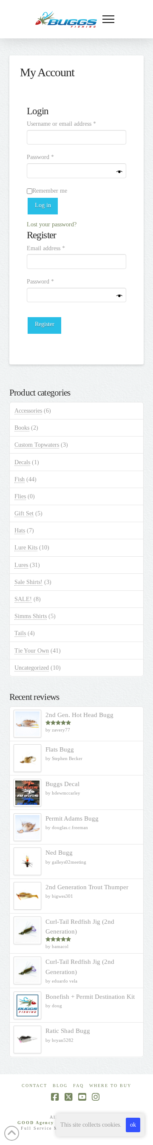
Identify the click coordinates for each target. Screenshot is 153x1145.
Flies (20, 496)
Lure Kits (25, 547)
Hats (19, 530)
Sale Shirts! (28, 582)
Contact (34, 1085)
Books (21, 428)
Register (44, 324)
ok (133, 1125)
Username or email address (72, 123)
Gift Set (24, 513)
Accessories (28, 411)
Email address (56, 248)
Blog (60, 1085)
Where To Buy (110, 1085)
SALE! (23, 599)
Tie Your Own (31, 651)
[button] (108, 19)
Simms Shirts (30, 616)
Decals (22, 462)
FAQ (78, 1085)
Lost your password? (51, 224)
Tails (20, 633)
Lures (21, 565)
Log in (43, 205)
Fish (19, 479)
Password (51, 156)
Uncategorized (31, 668)
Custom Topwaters (36, 445)
